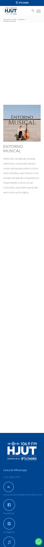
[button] (38, 541)
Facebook (8, 513)
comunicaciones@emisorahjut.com (23, 494)
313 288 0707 (11, 477)
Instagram (9, 532)
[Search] (31, 11)
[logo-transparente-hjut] (18, 11)
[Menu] (37, 11)
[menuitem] (31, 11)
